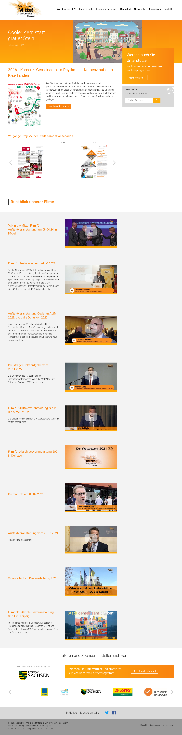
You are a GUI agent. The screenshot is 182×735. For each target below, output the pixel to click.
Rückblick (125, 9)
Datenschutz (154, 725)
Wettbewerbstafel (57, 106)
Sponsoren (155, 9)
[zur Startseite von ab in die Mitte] (25, 9)
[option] (30, 159)
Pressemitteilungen (106, 9)
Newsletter (140, 9)
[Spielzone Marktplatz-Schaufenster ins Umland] (95, 165)
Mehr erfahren (136, 77)
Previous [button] (10, 162)
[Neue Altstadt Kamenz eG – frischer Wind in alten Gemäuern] (30, 165)
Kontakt (168, 9)
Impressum (168, 725)
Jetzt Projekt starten (143, 671)
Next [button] (114, 162)
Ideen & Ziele (86, 9)
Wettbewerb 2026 (66, 9)
